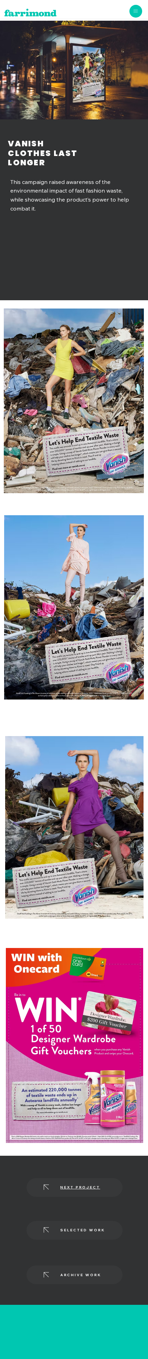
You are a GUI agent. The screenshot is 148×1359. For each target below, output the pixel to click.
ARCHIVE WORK (80, 1275)
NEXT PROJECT (80, 1187)
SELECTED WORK (82, 1230)
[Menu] (135, 11)
